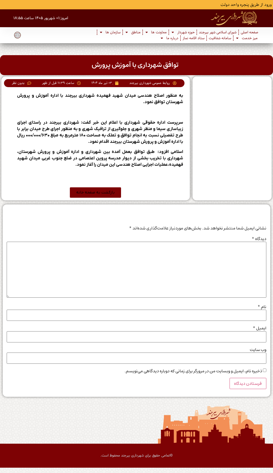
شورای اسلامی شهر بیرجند (217, 32)
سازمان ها (113, 32)
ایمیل (259, 328)
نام (262, 307)
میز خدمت (250, 38)
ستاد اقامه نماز (193, 38)
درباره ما (172, 38)
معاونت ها (159, 32)
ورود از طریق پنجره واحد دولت (246, 4)
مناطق (135, 32)
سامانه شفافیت (220, 38)
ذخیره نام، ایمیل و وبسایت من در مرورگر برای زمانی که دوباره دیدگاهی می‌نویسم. (193, 371)
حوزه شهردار (186, 32)
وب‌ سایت (258, 349)
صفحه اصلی (249, 32)
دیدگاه (259, 239)
